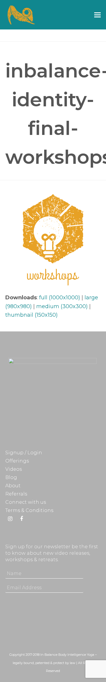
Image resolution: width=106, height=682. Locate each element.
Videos (13, 469)
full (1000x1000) (59, 297)
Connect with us (25, 502)
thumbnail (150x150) (31, 315)
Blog (11, 477)
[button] (97, 14)
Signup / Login (23, 452)
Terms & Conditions (29, 510)
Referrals (16, 494)
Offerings (17, 461)
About (13, 485)
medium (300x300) (62, 306)
